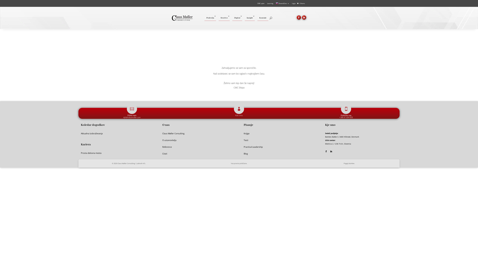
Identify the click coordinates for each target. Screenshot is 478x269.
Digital (237, 18)
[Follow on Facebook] (299, 17)
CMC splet (260, 3)
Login (294, 3)
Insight (250, 18)
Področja (210, 18)
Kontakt (262, 18)
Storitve (224, 18)
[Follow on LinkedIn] (304, 17)
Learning (270, 3)
